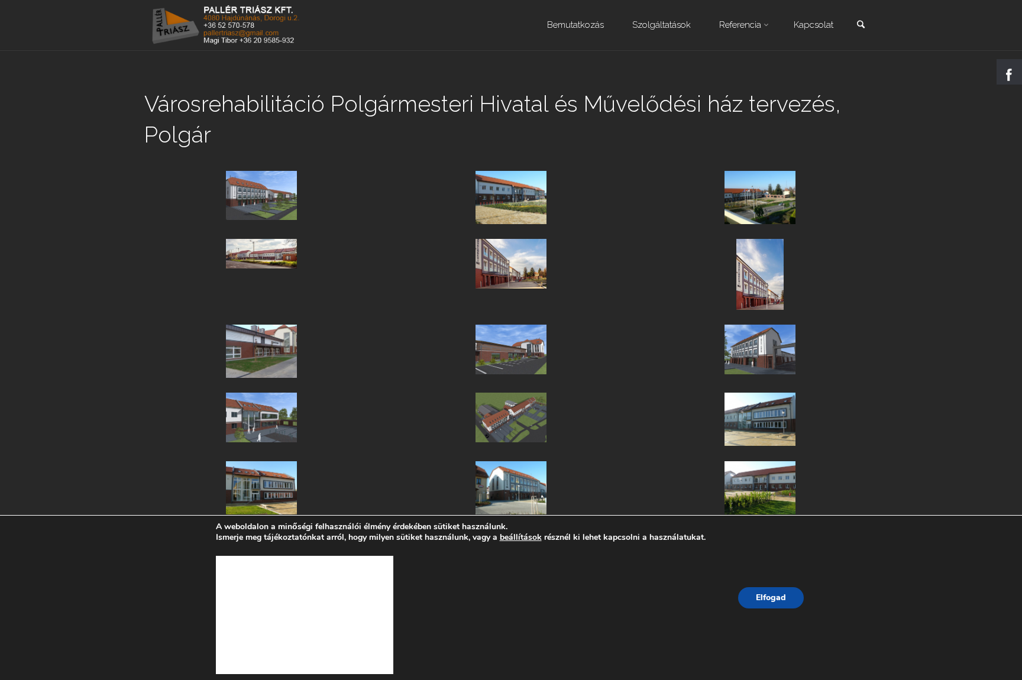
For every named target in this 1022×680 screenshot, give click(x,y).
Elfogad (771, 597)
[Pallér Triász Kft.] (226, 25)
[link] (860, 25)
